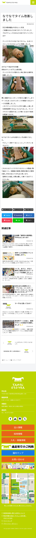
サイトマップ (7, 521)
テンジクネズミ (18, 209)
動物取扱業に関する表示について (14, 513)
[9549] (18, 85)
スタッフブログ (7, 209)
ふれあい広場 (29, 209)
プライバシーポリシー (10, 524)
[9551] (18, 124)
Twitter (25, 419)
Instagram (20, 419)
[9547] (18, 54)
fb (10, 419)
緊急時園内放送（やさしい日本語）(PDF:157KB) (14, 517)
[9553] (18, 155)
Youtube (15, 419)
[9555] (18, 189)
